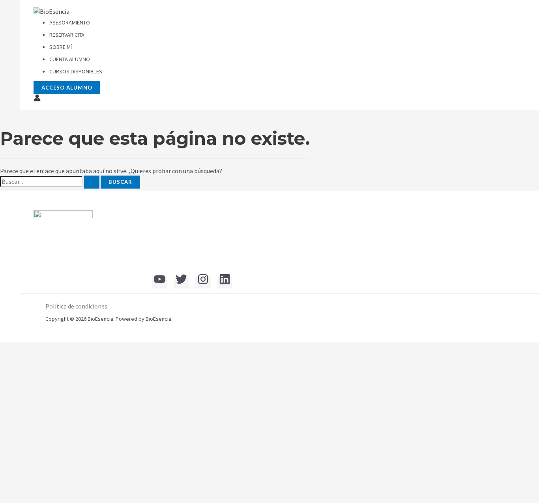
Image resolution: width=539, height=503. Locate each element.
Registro (47, 490)
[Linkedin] (224, 282)
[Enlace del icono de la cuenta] (37, 99)
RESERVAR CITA (66, 34)
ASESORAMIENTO (69, 22)
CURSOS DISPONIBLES (75, 71)
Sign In (69, 490)
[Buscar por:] (49, 182)
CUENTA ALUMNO (69, 59)
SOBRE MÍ (60, 46)
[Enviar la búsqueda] (91, 182)
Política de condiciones (76, 306)
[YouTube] (159, 282)
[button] (67, 87)
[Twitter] (181, 282)
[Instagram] (203, 282)
